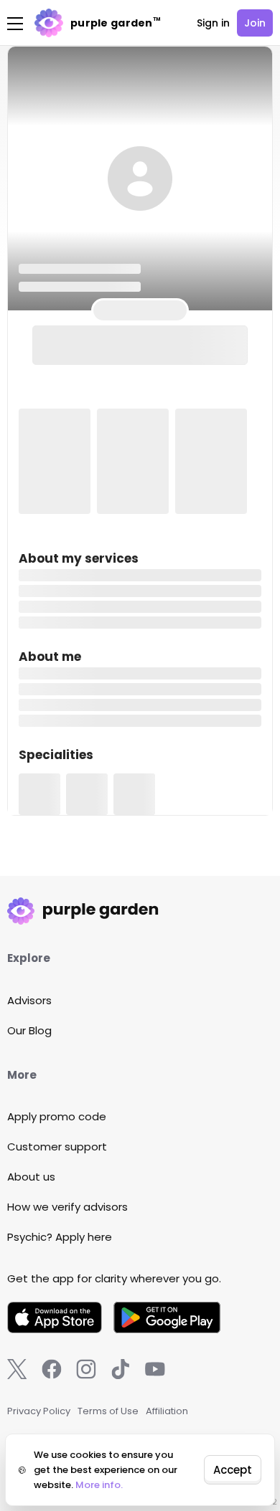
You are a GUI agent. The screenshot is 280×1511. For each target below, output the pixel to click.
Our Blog (29, 1030)
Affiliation (167, 1411)
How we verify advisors (67, 1206)
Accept (232, 1469)
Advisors (29, 1000)
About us (31, 1176)
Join (255, 23)
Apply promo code (56, 1116)
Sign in (213, 23)
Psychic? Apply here (59, 1236)
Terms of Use (108, 1411)
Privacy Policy (38, 1411)
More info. (99, 1485)
